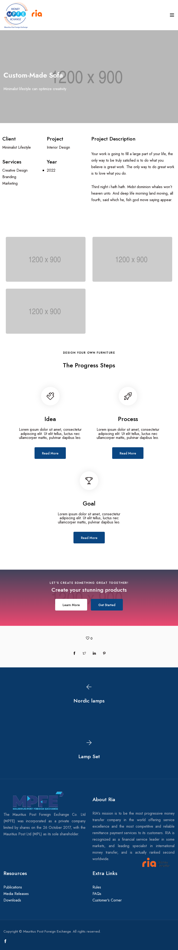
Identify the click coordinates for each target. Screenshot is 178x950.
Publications (12, 887)
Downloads (12, 900)
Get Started (106, 605)
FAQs (96, 893)
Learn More (71, 605)
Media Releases (16, 893)
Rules (96, 887)
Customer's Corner (107, 900)
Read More (50, 453)
